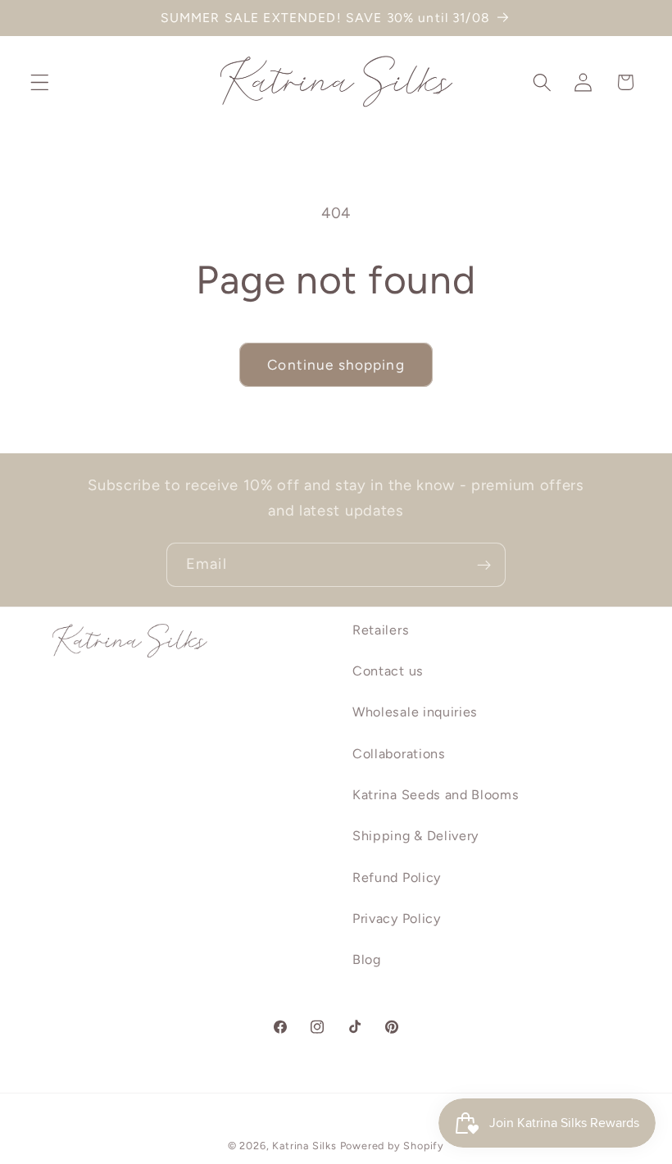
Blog (366, 959)
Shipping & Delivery (415, 835)
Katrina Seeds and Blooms (436, 795)
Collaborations (399, 754)
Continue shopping (336, 365)
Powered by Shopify (392, 1145)
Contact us (388, 671)
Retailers (380, 630)
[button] (40, 82)
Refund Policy (396, 877)
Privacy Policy (396, 918)
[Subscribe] (484, 565)
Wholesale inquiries (415, 712)
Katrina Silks (304, 1145)
